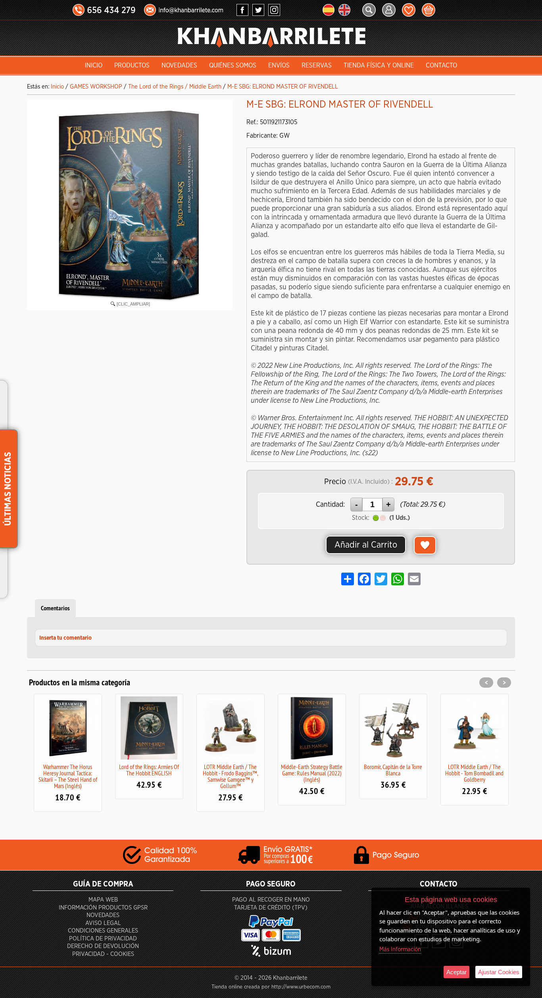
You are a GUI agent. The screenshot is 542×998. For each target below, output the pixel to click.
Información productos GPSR (103, 908)
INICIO (93, 65)
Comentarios (55, 608)
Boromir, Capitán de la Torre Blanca (379, 770)
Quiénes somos (232, 65)
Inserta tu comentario (65, 638)
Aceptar (456, 972)
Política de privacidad (103, 939)
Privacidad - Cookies (103, 954)
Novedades (179, 65)
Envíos (279, 65)
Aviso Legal (103, 923)
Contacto (441, 65)
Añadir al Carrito (365, 544)
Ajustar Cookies (498, 972)
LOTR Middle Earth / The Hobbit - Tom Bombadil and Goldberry (460, 773)
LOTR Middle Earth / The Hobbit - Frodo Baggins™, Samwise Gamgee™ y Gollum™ (216, 776)
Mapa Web (103, 900)
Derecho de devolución (103, 946)
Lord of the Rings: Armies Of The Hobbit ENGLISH (135, 770)
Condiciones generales (103, 931)
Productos (132, 65)
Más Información (400, 949)
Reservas (317, 65)
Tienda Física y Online (379, 65)
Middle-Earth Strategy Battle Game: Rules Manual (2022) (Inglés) (297, 773)
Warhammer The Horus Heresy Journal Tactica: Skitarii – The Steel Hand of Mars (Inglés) (53, 776)
